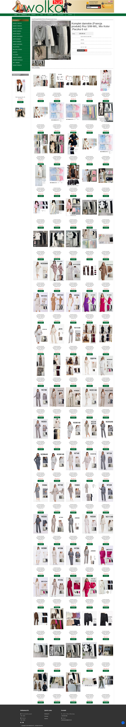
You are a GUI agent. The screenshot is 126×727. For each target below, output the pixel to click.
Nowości (46, 718)
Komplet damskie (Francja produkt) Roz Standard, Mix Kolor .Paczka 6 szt (73, 633)
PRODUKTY (46, 713)
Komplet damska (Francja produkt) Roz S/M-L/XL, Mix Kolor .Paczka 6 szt (40, 190)
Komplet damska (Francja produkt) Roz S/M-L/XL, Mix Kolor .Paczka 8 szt (89, 158)
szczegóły (20, 91)
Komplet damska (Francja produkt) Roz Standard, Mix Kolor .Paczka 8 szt (40, 411)
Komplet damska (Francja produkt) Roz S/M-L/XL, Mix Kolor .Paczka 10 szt (40, 285)
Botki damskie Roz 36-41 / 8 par (20, 87)
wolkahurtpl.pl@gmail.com (66, 720)
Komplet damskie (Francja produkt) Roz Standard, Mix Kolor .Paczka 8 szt (57, 221)
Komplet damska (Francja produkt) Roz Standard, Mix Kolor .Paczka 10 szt (73, 158)
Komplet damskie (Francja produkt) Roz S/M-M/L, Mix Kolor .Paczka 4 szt (106, 664)
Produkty (36, 19)
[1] (41, 63)
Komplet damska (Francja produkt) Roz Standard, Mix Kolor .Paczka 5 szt (106, 569)
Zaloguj (105, 3)
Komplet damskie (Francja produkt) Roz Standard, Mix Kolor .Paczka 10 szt (40, 221)
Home (33, 19)
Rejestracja (110, 3)
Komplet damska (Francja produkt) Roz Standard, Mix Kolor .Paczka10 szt (106, 380)
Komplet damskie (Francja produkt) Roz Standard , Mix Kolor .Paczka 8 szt (106, 253)
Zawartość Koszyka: (93, 2)
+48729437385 (64, 715)
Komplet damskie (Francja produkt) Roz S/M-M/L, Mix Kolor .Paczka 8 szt (106, 95)
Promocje (46, 716)
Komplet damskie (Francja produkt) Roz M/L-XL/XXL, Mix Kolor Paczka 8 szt (73, 95)
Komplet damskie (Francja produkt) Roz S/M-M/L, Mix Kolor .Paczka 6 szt (89, 126)
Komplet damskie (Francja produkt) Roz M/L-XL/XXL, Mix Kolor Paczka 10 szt (40, 95)
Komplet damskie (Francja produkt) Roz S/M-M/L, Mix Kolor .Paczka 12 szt (73, 221)
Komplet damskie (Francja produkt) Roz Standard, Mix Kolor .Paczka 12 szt (89, 190)
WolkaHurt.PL (31, 725)
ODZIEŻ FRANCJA (42, 19)
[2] (35, 63)
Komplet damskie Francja (52, 19)
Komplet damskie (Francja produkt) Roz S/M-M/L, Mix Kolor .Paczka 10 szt (89, 696)
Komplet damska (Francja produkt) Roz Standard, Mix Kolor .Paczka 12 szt (73, 348)
